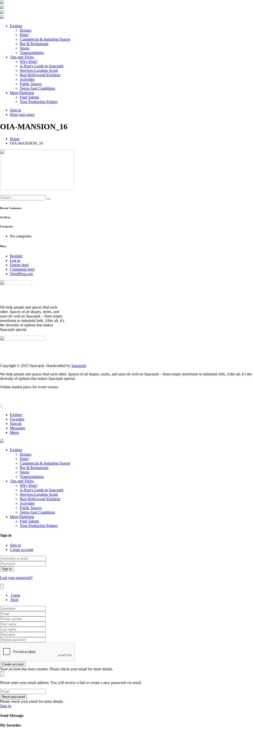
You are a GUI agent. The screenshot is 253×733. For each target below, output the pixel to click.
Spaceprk (78, 366)
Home (15, 139)
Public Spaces (31, 84)
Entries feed (19, 265)
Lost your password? (16, 578)
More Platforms (22, 93)
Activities (27, 79)
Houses (25, 30)
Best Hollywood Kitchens (40, 75)
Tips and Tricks (22, 57)
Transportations (32, 53)
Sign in (15, 545)
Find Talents (29, 97)
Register (16, 256)
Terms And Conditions (37, 88)
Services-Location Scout (39, 70)
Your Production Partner (39, 102)
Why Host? (29, 61)
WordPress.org (21, 274)
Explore (16, 26)
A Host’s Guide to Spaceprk (41, 66)
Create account (21, 550)
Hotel (24, 35)
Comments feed (22, 269)
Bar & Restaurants (34, 44)
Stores (24, 48)
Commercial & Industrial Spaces (45, 39)
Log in (15, 260)
